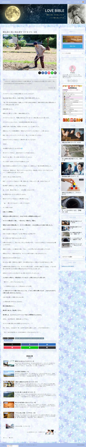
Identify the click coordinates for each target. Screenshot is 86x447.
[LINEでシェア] (52, 72)
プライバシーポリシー (32, 445)
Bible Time (72, 46)
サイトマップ (20, 445)
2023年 (5, 338)
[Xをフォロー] (71, 81)
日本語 (10, 445)
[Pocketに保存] (49, 72)
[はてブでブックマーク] (46, 72)
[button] (55, 72)
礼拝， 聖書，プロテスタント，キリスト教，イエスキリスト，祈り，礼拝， (30, 338)
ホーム (4, 445)
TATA (73, 72)
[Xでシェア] (39, 72)
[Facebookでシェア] (42, 72)
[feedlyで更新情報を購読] (74, 81)
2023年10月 (11, 338)
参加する (81, 117)
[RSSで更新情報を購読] (76, 81)
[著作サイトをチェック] (68, 81)
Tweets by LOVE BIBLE (67, 266)
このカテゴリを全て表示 (73, 115)
